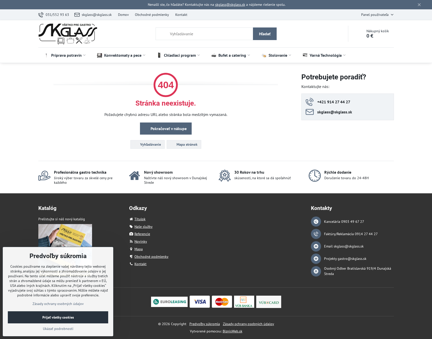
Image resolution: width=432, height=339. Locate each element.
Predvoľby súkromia (204, 324)
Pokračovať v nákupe (168, 128)
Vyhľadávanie (150, 144)
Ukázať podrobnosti (58, 328)
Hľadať (265, 33)
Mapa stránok (186, 144)
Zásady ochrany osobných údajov (248, 324)
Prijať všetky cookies (58, 317)
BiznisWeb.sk (232, 331)
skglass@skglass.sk (230, 4)
